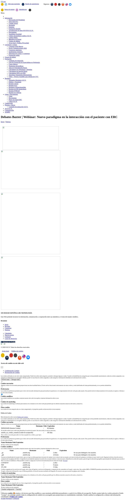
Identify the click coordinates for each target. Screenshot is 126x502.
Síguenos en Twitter (9, 342)
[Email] (2, 4)
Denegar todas (16, 379)
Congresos (8, 328)
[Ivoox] (63, 4)
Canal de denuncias (11, 338)
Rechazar (9, 498)
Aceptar (3, 498)
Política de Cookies (22, 417)
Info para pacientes (14, 4)
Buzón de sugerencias (32, 4)
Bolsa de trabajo (10, 9)
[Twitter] (52, 4)
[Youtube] (55, 4)
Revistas (7, 326)
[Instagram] (66, 4)
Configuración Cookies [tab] (12, 371)
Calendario (8, 333)
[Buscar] (30, 10)
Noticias (8, 122)
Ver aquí (65, 460)
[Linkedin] (59, 4)
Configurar (15, 498)
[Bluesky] (70, 4)
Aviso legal (5, 351)
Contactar (8, 337)
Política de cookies (17, 351)
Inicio (2, 122)
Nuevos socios (9, 335)
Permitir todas (6, 379)
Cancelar (18, 489)
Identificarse (23, 9)
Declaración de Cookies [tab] (12, 372)
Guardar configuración (8, 489)
